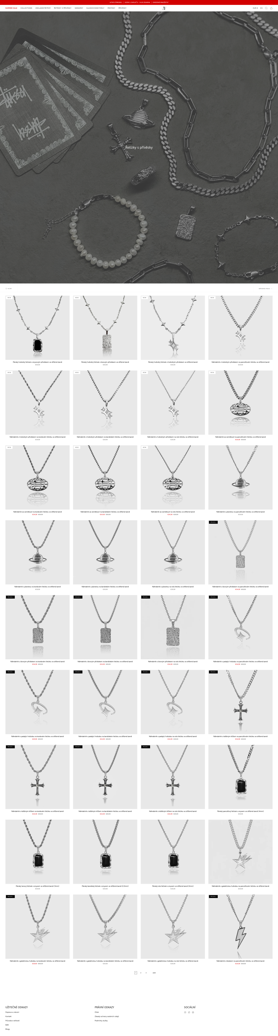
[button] (26, 8)
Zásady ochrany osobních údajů (107, 1016)
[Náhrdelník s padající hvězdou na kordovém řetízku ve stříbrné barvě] (37, 702)
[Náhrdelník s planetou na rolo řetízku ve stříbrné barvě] (173, 552)
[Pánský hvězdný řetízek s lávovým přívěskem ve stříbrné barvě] (105, 328)
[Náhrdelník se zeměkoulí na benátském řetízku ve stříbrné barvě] (105, 477)
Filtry (10, 288)
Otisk (97, 1012)
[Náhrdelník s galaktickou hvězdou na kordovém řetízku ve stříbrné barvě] (37, 927)
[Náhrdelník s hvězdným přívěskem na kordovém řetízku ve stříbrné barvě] (37, 403)
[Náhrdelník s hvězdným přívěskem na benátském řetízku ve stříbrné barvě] (105, 403)
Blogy (7, 1029)
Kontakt (8, 1016)
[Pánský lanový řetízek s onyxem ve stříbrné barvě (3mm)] (37, 852)
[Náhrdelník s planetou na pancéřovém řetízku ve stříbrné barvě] (240, 477)
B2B (7, 1025)
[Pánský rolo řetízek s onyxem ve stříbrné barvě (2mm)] (173, 852)
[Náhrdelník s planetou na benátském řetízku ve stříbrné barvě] (105, 552)
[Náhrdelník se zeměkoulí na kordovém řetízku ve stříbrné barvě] (37, 477)
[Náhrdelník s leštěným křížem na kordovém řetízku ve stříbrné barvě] (37, 777)
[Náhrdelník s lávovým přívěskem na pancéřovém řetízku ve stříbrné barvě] (240, 552)
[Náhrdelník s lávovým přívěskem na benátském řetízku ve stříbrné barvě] (105, 627)
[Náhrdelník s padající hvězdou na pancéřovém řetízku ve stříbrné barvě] (240, 627)
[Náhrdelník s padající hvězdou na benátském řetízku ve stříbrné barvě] (105, 702)
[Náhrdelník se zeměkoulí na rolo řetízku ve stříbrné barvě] (173, 477)
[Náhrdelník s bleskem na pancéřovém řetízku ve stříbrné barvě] (240, 927)
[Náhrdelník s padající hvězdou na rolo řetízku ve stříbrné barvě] (173, 702)
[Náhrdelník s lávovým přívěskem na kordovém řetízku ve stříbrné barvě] (37, 627)
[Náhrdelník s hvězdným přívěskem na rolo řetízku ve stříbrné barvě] (173, 403)
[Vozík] (271, 8)
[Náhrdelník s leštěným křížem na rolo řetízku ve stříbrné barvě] (173, 777)
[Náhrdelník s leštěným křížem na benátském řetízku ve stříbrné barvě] (105, 777)
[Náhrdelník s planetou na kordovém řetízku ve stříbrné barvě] (37, 552)
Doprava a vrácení (12, 1012)
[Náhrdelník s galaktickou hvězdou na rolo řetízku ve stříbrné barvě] (173, 927)
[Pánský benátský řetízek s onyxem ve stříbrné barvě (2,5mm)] (105, 852)
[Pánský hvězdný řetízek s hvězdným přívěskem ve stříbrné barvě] (173, 328)
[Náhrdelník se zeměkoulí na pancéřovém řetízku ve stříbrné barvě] (240, 403)
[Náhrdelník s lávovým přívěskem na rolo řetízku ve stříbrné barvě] (173, 627)
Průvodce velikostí (12, 1021)
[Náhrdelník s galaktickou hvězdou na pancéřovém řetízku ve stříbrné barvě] (240, 852)
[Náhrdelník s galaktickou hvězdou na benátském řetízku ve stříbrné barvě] (105, 927)
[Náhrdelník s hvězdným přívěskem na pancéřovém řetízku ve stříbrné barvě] (240, 328)
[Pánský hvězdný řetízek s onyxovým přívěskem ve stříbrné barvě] (37, 328)
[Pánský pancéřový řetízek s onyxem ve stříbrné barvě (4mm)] (240, 777)
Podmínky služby (101, 1021)
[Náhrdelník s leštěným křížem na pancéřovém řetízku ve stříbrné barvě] (240, 702)
